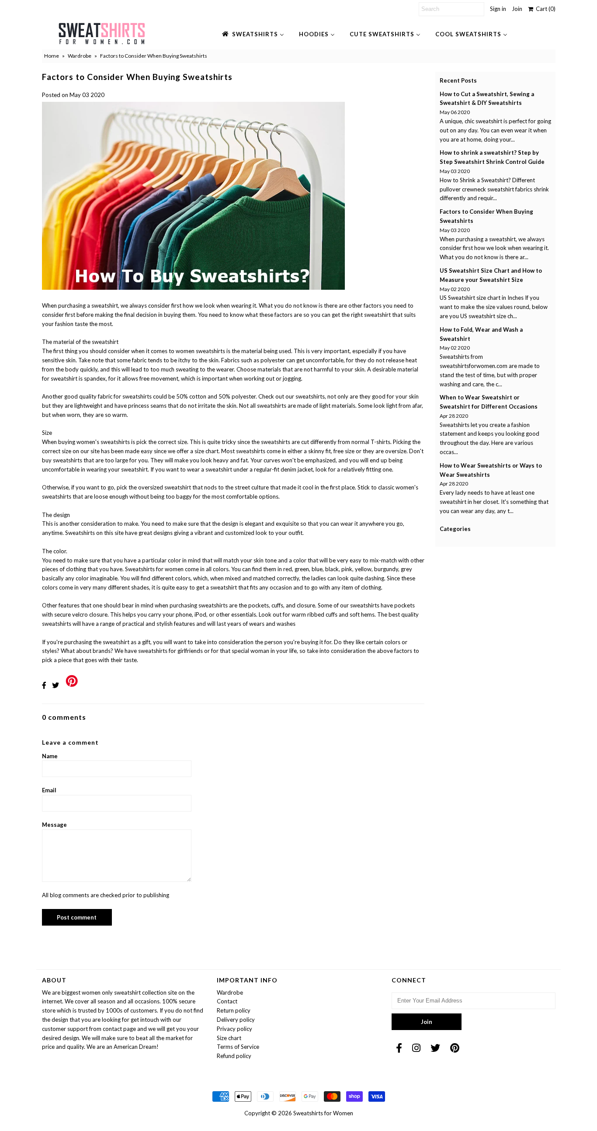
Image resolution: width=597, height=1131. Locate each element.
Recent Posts (458, 80)
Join (517, 8)
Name (50, 756)
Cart (544, 8)
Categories (455, 528)
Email (49, 790)
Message (54, 824)
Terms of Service (238, 1046)
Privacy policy (234, 1028)
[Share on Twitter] (55, 685)
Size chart (229, 1037)
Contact (227, 1001)
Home (51, 55)
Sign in (498, 8)
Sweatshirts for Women (323, 1113)
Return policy (233, 1010)
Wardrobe (79, 55)
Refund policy (234, 1055)
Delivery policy (236, 1019)
